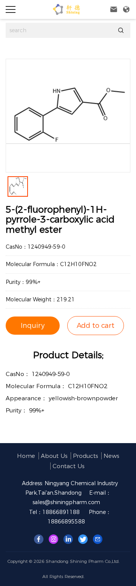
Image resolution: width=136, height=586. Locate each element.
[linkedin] (68, 538)
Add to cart (95, 325)
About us (54, 455)
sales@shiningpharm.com (66, 502)
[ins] (53, 538)
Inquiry (33, 325)
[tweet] (83, 538)
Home (26, 455)
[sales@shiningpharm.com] (97, 538)
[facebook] (38, 538)
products (85, 455)
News (111, 455)
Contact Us (68, 466)
